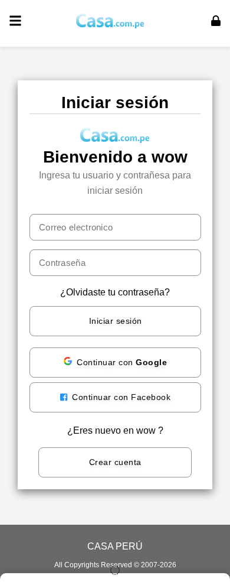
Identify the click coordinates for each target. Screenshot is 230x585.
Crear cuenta (115, 462)
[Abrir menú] (15, 20)
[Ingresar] (216, 20)
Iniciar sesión (115, 321)
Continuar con (122, 362)
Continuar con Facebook (120, 397)
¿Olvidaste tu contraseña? (115, 292)
